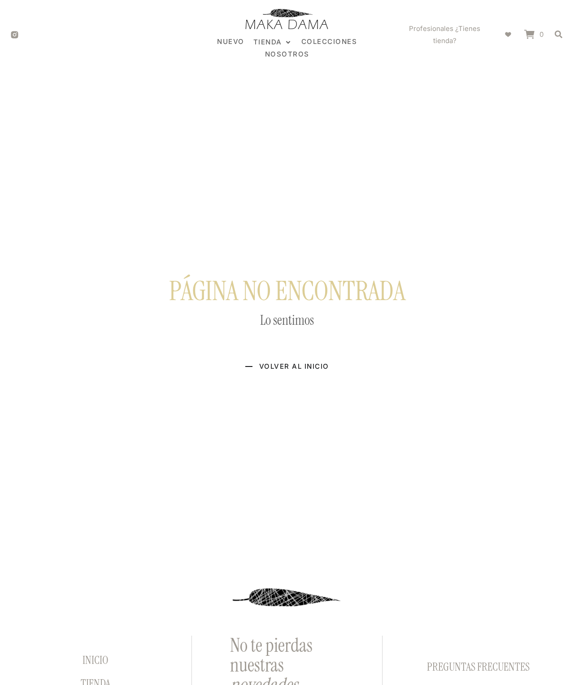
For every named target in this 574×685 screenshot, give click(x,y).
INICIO (96, 660)
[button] (273, 42)
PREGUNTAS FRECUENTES (478, 666)
